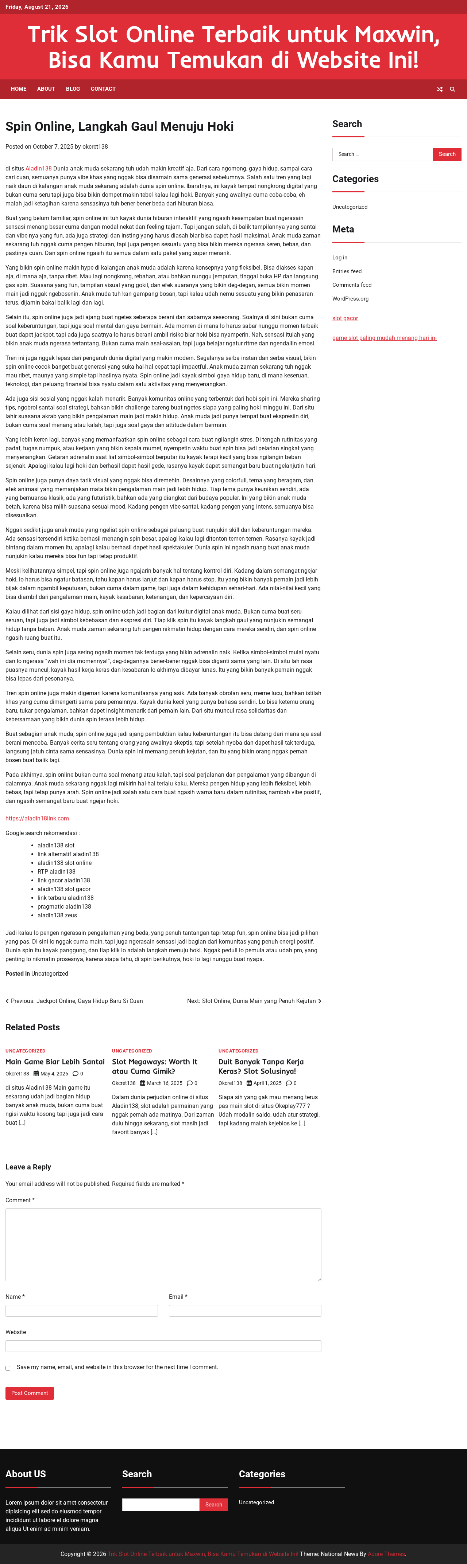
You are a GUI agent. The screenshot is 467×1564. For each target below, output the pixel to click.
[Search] (452, 89)
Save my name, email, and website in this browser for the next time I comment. (117, 1367)
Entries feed (347, 271)
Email (178, 1296)
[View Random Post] (439, 89)
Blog (73, 89)
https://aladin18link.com (37, 818)
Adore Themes (386, 1554)
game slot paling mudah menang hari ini (384, 338)
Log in (339, 257)
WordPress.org (350, 299)
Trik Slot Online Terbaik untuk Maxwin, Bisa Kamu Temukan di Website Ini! (233, 46)
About (46, 89)
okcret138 (95, 146)
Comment (20, 1200)
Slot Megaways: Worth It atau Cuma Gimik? (154, 1066)
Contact (103, 89)
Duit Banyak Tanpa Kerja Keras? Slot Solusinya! (261, 1066)
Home (18, 89)
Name (15, 1296)
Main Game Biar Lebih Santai (55, 1061)
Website (15, 1332)
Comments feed (351, 285)
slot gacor (345, 318)
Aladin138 (39, 168)
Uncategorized (49, 973)
